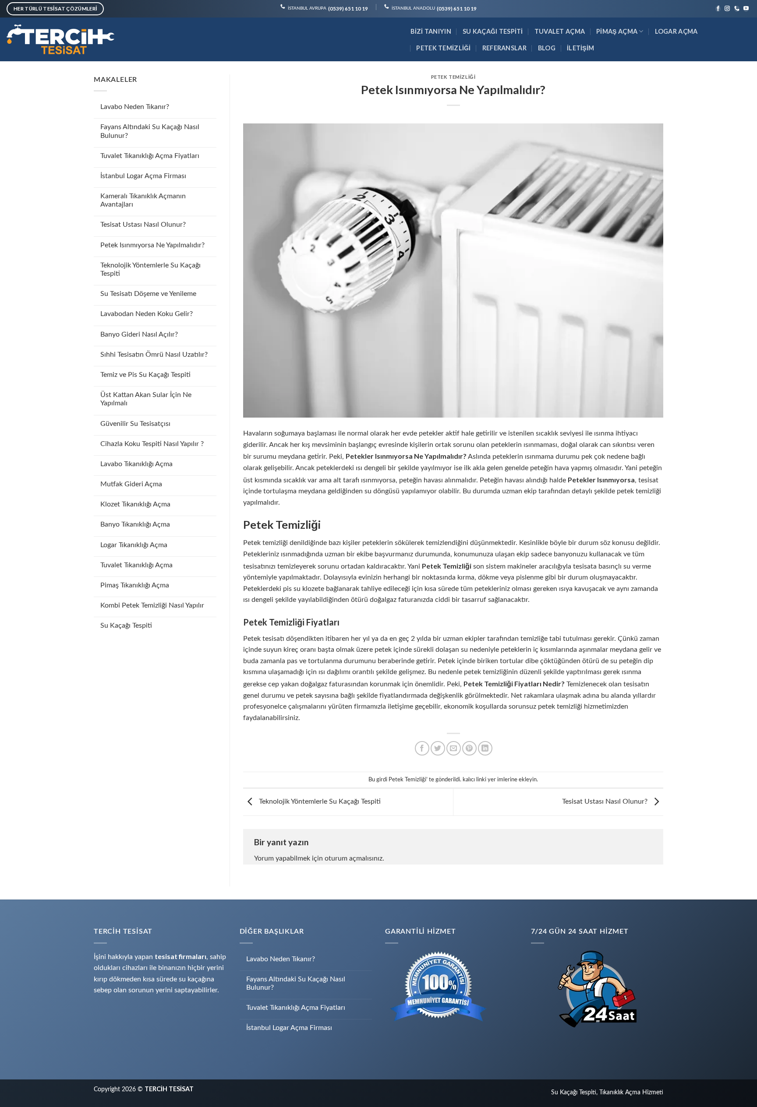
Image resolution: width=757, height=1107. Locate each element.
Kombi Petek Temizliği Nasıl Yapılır (152, 605)
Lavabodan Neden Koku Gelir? (146, 313)
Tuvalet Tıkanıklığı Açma (136, 565)
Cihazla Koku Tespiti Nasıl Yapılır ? (152, 443)
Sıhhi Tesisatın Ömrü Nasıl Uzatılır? (154, 354)
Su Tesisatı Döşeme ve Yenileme (148, 293)
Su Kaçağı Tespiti (493, 31)
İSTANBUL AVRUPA (328, 8)
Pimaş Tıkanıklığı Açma (134, 585)
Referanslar (504, 48)
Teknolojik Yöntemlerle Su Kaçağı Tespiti (150, 269)
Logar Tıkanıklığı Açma (133, 544)
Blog (546, 48)
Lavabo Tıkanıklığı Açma (136, 463)
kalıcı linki (474, 779)
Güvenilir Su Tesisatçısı (135, 423)
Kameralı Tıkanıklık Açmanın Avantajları (143, 200)
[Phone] (736, 9)
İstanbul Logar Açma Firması (143, 175)
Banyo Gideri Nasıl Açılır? (139, 334)
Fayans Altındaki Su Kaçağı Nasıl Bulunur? (149, 131)
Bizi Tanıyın (430, 31)
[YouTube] (746, 9)
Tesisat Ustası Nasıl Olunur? (143, 224)
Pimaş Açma (616, 31)
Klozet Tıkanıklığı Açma (135, 504)
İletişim (580, 48)
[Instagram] (727, 9)
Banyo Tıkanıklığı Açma (135, 524)
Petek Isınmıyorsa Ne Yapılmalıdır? (152, 245)
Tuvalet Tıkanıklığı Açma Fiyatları (149, 155)
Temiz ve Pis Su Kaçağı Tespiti (145, 374)
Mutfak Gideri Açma (131, 484)
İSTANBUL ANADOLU (434, 8)
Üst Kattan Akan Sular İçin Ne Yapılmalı (145, 399)
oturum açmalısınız (353, 858)
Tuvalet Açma (559, 31)
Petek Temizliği (443, 48)
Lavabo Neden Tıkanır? (134, 106)
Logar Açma (676, 31)
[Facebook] (718, 9)
